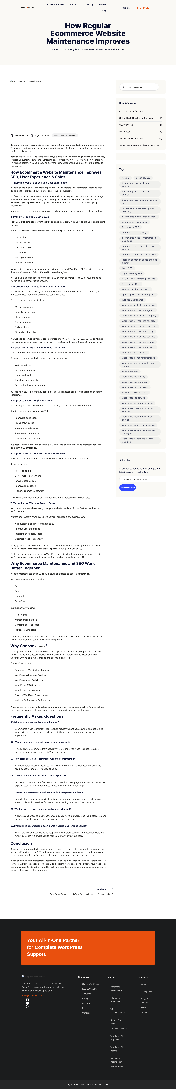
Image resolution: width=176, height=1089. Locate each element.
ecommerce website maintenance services (38, 230)
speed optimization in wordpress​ (138, 294)
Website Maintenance (132, 300)
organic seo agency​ (132, 273)
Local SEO (127, 268)
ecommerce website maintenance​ (139, 254)
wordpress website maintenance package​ (138, 440)
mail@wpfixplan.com (32, 995)
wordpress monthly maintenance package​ (138, 364)
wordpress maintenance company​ (139, 315)
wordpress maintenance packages (139, 326)
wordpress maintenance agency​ (138, 310)
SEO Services (126, 125)
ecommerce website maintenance (34, 157)
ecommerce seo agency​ (134, 232)
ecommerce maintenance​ (64, 135)
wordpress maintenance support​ (138, 347)
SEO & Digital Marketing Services (136, 118)
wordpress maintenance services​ (138, 336)
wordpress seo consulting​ (135, 387)
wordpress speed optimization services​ (139, 145)
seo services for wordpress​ (135, 289)
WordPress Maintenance (131, 138)
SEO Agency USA (130, 284)
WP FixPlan (40, 646)
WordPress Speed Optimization (29, 680)
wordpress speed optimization (137, 403)
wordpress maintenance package (138, 321)
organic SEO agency (51, 445)
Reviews (102, 4)
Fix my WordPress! (55, 4)
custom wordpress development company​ (138, 210)
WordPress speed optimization (24, 202)
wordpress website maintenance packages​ (138, 432)
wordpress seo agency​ (133, 376)
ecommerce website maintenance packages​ (139, 239)
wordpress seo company (134, 382)
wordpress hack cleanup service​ (138, 305)
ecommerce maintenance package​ (139, 216)
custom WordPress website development (38, 548)
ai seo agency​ (143, 178)
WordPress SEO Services (134, 392)
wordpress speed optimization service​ (137, 418)
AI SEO (125, 178)
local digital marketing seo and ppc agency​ (139, 261)
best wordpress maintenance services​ (136, 185)
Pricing (89, 4)
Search (125, 87)
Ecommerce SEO (130, 227)
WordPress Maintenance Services (30, 675)
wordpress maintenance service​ (138, 342)
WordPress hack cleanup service (77, 339)
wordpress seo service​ (133, 397)
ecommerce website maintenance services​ (139, 248)
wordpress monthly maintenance (138, 357)
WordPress (124, 131)
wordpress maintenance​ (134, 352)
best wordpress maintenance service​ (136, 193)
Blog (104, 10)
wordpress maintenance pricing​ (138, 331)
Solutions (74, 4)
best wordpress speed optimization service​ (139, 201)
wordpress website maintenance (138, 425)
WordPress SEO (130, 371)
